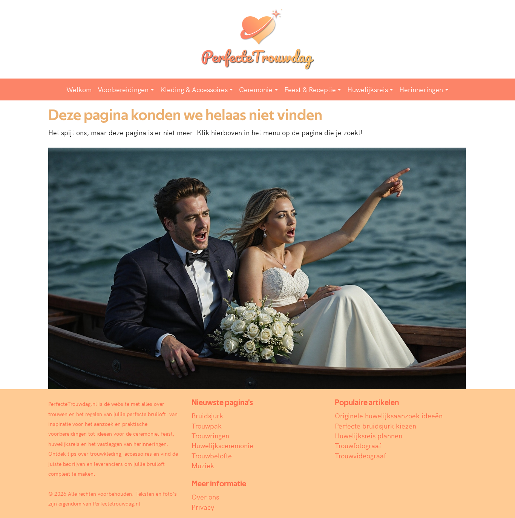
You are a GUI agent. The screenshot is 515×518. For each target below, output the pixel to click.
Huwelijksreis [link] (367, 89)
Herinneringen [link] (421, 89)
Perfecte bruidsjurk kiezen (375, 425)
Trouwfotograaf (358, 445)
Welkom (79, 89)
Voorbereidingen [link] (123, 89)
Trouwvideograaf (360, 455)
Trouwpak (207, 425)
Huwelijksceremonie (222, 445)
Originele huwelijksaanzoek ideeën (389, 415)
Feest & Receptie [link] (310, 89)
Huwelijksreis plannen (368, 435)
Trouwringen (210, 435)
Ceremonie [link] (256, 89)
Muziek (203, 465)
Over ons (205, 496)
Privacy (203, 507)
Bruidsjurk (207, 415)
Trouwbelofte (212, 455)
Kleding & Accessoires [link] (194, 89)
